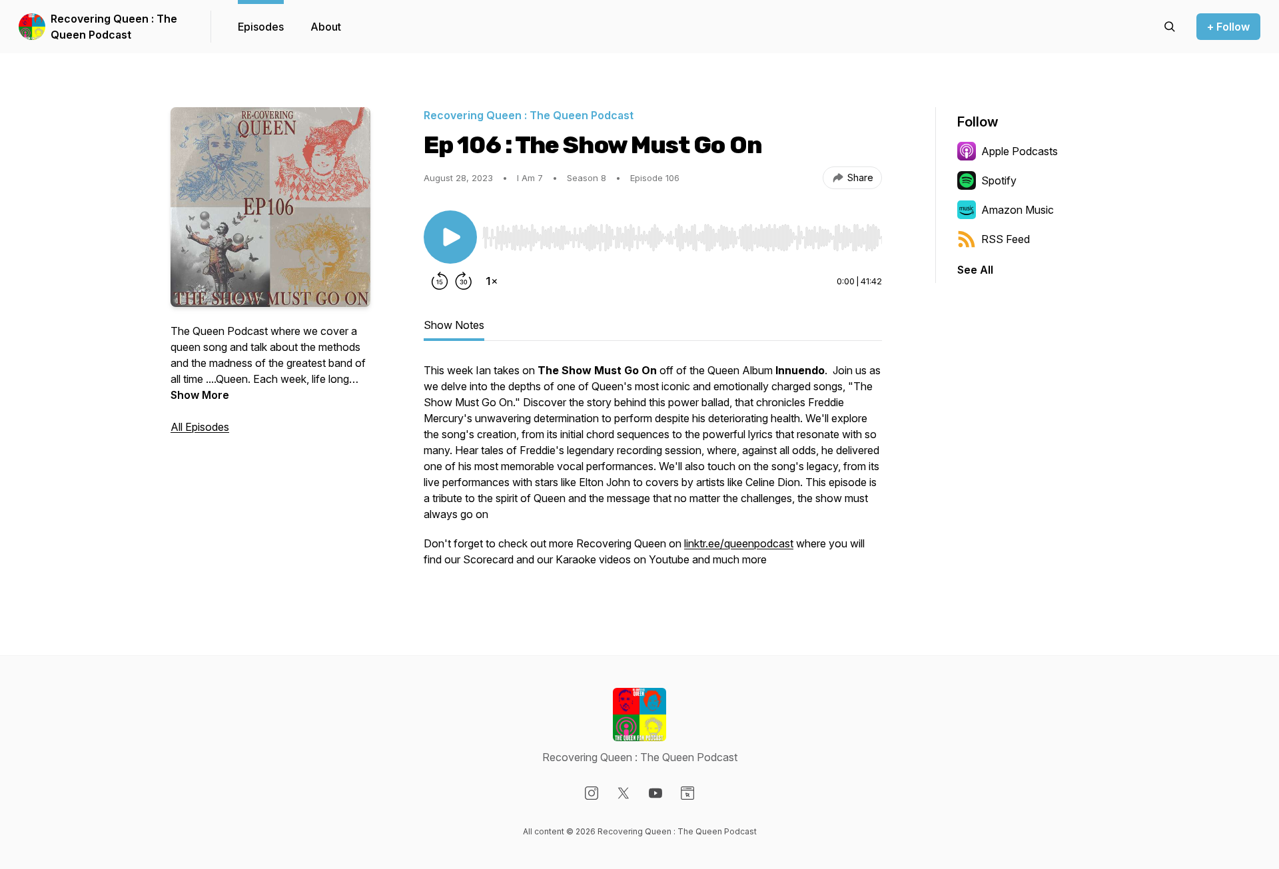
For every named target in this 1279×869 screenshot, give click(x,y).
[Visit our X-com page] (623, 793)
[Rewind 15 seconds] (439, 281)
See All (975, 269)
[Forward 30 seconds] (463, 281)
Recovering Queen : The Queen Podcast (114, 26)
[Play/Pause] (450, 237)
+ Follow (1228, 26)
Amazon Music (1017, 209)
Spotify (999, 180)
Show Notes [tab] (454, 325)
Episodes (261, 26)
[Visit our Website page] (687, 793)
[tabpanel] (653, 471)
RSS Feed (1005, 239)
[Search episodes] (1169, 27)
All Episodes (200, 427)
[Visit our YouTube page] (655, 793)
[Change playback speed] (491, 281)
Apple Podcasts (1019, 151)
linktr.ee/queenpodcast (738, 543)
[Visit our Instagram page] (591, 793)
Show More (200, 395)
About (325, 26)
